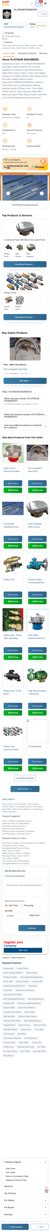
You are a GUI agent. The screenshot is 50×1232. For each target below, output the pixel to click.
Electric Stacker (22, 981)
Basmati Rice (31, 973)
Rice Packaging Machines (14, 999)
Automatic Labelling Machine (29, 1003)
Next (42, 193)
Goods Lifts (36, 1042)
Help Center (11, 1169)
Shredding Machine (36, 999)
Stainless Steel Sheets (27, 1016)
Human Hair (8, 968)
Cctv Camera (9, 1034)
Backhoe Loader (10, 977)
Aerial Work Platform (26, 1008)
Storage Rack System (12, 1012)
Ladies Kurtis (26, 1029)
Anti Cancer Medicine (12, 1038)
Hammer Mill (9, 1003)
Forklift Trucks (22, 968)
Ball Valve (22, 1034)
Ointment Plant (40, 1025)
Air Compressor (30, 1038)
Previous (8, 193)
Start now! (23, 950)
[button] (42, 14)
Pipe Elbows (8, 1056)
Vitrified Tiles (9, 1047)
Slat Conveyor (24, 1025)
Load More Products (25, 778)
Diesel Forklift (9, 1008)
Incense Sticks (9, 1042)
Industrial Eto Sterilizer (13, 994)
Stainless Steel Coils (25, 1047)
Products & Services (27, 53)
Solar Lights (23, 1042)
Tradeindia (6, 958)
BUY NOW (23, 381)
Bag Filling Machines (32, 1021)
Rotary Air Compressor (25, 990)
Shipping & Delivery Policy (16, 1180)
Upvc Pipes (25, 1051)
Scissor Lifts (37, 981)
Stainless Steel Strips (12, 1021)
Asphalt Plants (9, 1025)
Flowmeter (8, 990)
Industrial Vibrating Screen (14, 986)
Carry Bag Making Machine (32, 977)
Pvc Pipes (41, 1047)
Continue (32, 928)
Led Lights (39, 1029)
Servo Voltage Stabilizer (13, 973)
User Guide (10, 1172)
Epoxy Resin (30, 1012)
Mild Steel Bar (9, 1016)
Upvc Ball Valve (39, 1051)
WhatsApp (39, 167)
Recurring (28, 905)
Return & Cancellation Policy (17, 1176)
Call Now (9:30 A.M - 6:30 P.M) (17, 167)
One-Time (13, 905)
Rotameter (33, 986)
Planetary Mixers (10, 1029)
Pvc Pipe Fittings (10, 1051)
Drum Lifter (8, 981)
